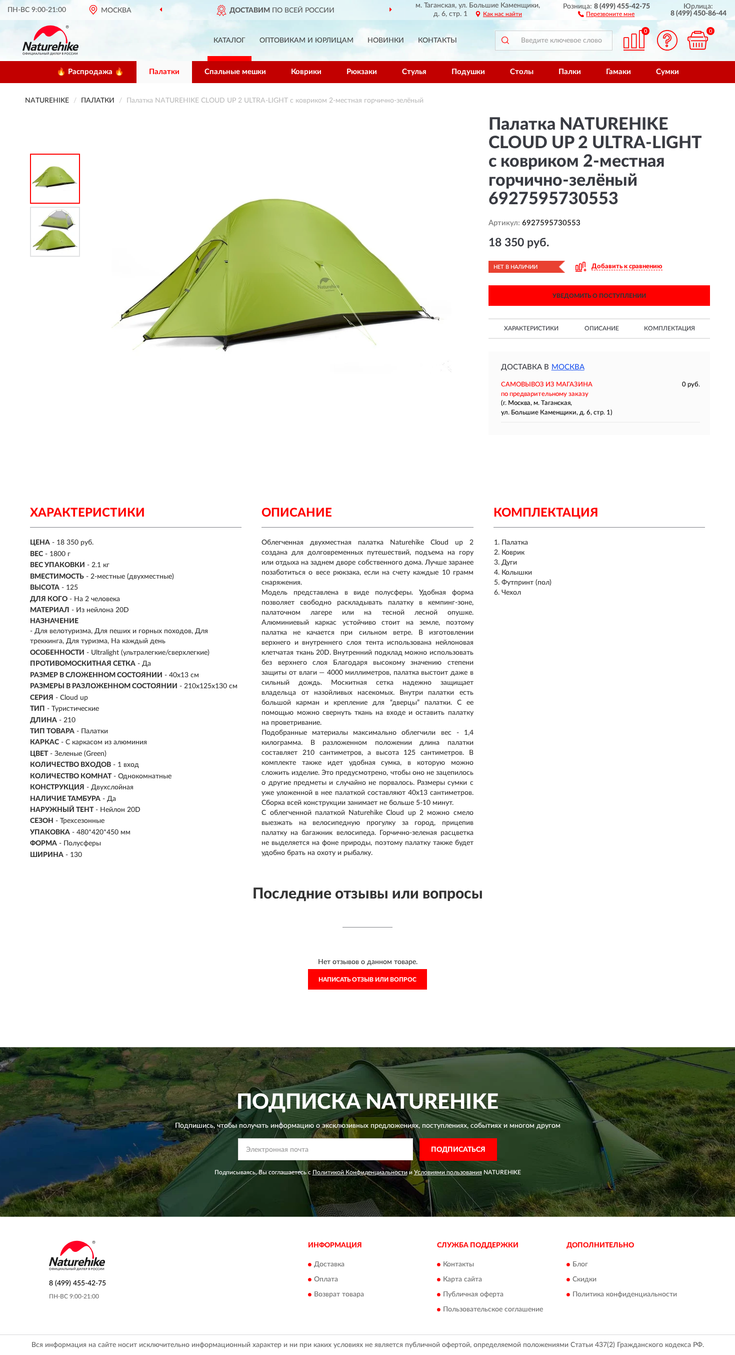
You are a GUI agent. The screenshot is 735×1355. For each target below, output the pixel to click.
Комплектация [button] (669, 328)
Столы (522, 72)
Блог (580, 1264)
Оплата (326, 1279)
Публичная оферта (473, 1294)
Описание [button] (601, 328)
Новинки (386, 40)
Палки (569, 72)
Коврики (306, 72)
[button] (606, 14)
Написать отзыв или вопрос (367, 980)
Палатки (164, 72)
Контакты (437, 40)
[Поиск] (505, 41)
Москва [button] (568, 367)
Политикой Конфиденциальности (360, 1172)
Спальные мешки (235, 72)
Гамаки (618, 72)
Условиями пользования (448, 1172)
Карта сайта (462, 1279)
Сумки (667, 72)
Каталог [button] (230, 40)
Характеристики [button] (531, 328)
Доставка (329, 1264)
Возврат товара (339, 1294)
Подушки (468, 72)
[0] (697, 40)
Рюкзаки (361, 72)
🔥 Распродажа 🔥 (90, 72)
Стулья (414, 72)
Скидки (584, 1279)
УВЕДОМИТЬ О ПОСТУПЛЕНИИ (599, 296)
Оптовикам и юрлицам (307, 40)
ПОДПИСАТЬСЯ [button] (458, 1149)
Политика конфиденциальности (624, 1294)
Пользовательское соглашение (493, 1309)
